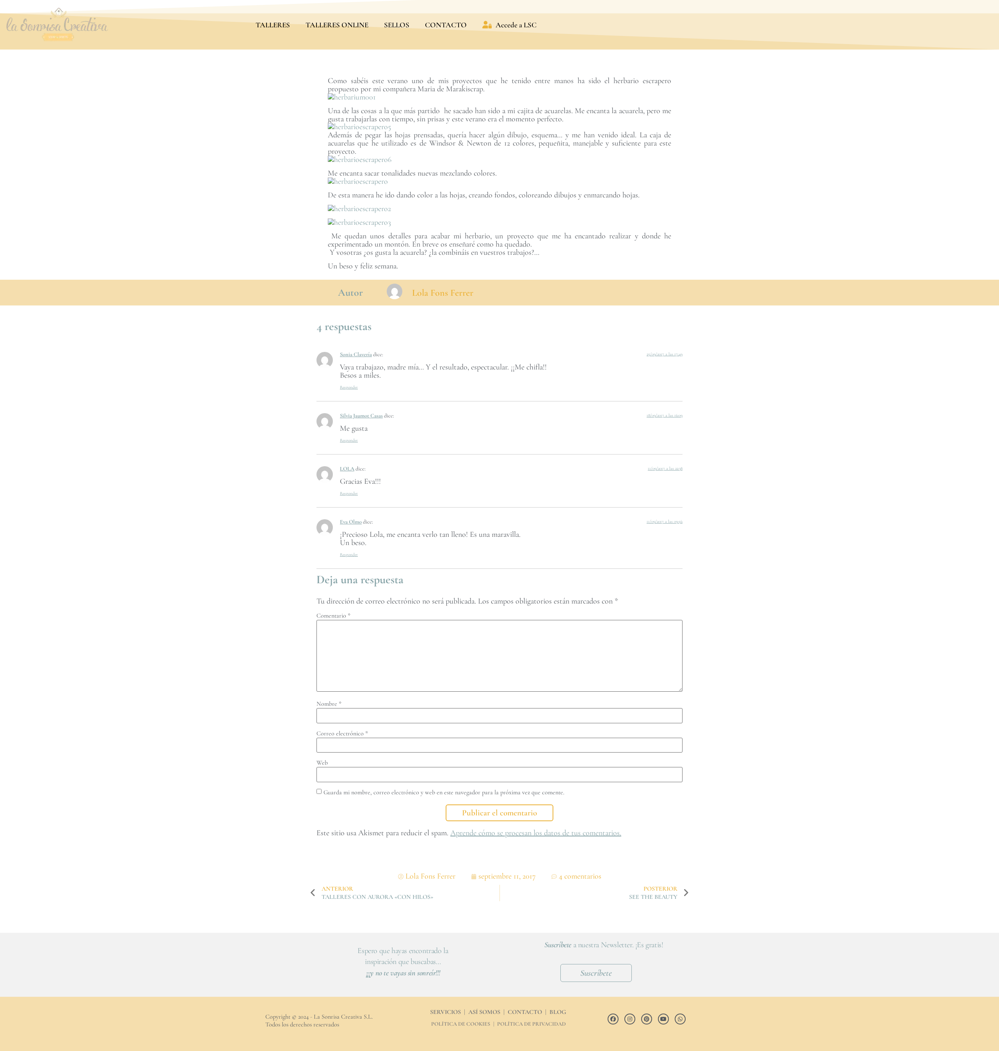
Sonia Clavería (356, 354)
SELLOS (396, 24)
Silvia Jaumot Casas (361, 415)
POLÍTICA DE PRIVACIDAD (531, 1024)
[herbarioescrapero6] (359, 159)
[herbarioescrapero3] (360, 222)
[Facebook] (613, 1019)
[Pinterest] (646, 1019)
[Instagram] (629, 1019)
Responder (349, 387)
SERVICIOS (445, 1012)
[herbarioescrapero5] (359, 126)
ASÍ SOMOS (484, 1012)
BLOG (557, 1012)
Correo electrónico (342, 733)
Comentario (333, 616)
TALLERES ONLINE (337, 24)
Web (322, 763)
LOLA (347, 468)
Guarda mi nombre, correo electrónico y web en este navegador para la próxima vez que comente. (444, 792)
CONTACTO (446, 24)
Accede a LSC (516, 24)
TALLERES (273, 24)
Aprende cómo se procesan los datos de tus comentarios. (535, 833)
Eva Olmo (351, 521)
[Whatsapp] (680, 1019)
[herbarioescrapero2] (359, 208)
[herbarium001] (352, 97)
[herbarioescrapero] (358, 181)
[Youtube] (663, 1019)
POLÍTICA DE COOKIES (460, 1024)
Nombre (328, 704)
